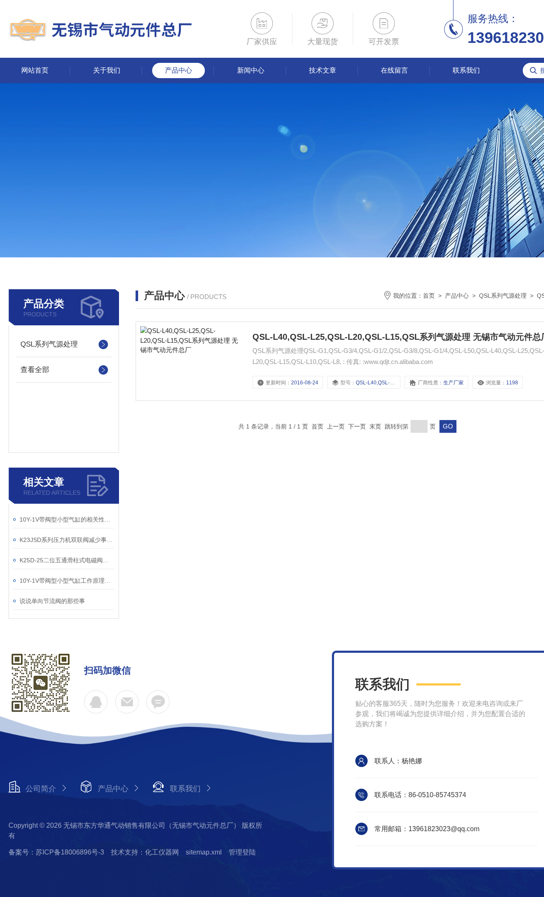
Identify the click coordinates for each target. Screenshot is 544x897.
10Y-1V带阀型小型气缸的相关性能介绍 (67, 519)
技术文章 (322, 70)
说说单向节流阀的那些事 (52, 601)
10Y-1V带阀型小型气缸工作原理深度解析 (67, 580)
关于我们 (106, 70)
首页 (429, 295)
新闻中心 (250, 70)
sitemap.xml (204, 852)
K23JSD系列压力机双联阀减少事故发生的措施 (67, 539)
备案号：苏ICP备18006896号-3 (56, 852)
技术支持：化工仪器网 (145, 852)
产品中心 (178, 70)
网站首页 (34, 70)
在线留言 (394, 70)
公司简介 (41, 788)
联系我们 (466, 70)
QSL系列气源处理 (49, 344)
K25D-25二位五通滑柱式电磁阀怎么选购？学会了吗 (67, 560)
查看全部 (34, 370)
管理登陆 (242, 852)
